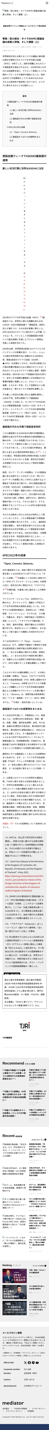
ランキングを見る (38, 1266)
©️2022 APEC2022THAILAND (24, 291)
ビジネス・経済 (18, 47)
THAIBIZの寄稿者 (20, 1408)
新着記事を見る (38, 1139)
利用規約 (17, 1353)
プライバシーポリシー (30, 1353)
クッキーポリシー (38, 1408)
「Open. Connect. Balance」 (24, 132)
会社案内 (5, 1408)
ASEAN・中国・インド (33, 47)
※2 (39, 451)
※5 (12, 701)
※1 (41, 316)
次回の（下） (8, 823)
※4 (6, 589)
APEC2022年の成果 (16, 127)
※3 (16, 577)
